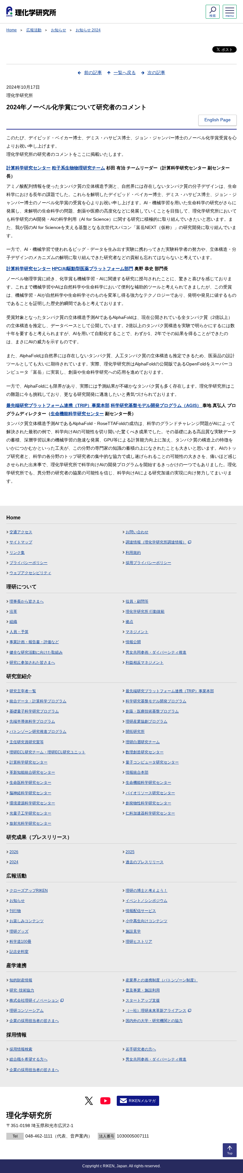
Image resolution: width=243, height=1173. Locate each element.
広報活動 (33, 30)
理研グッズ (18, 931)
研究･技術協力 (21, 990)
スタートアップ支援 (143, 1000)
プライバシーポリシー (28, 563)
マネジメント (137, 632)
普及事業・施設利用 (143, 990)
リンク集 (17, 552)
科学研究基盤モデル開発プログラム (156, 701)
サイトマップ (20, 542)
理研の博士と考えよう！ (146, 890)
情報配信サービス (141, 911)
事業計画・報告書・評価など (34, 642)
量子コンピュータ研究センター (152, 762)
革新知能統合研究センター (32, 772)
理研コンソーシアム (26, 1010)
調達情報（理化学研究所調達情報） (156, 542)
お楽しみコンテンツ (26, 921)
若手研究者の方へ (141, 1049)
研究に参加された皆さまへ (32, 662)
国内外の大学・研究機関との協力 (154, 1020)
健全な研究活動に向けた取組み (36, 652)
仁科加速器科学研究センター (150, 813)
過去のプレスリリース (145, 862)
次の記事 (156, 72)
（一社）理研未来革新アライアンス (156, 1010)
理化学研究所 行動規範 (145, 611)
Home (11, 30)
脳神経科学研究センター (30, 793)
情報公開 (133, 642)
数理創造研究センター (145, 752)
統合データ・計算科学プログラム (37, 701)
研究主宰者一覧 (22, 691)
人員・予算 (18, 632)
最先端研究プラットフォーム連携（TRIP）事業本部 (57, 405)
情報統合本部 (137, 772)
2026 (13, 852)
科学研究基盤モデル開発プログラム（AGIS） (156, 405)
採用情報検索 (20, 1049)
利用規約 (133, 552)
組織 (13, 621)
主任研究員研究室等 (26, 742)
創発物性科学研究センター (148, 803)
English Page (217, 119)
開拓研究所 (135, 731)
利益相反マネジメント (145, 662)
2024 (13, 862)
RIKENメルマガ (142, 1101)
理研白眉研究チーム (143, 742)
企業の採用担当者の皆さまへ (34, 1020)
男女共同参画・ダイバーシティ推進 (156, 652)
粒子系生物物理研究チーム (78, 167)
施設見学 (133, 931)
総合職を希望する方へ (28, 1059)
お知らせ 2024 (88, 30)
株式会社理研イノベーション (34, 1000)
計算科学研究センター (28, 167)
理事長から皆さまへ (26, 601)
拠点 (129, 621)
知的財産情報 (20, 980)
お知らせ (58, 30)
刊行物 (15, 911)
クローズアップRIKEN (28, 890)
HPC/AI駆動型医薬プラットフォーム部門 (92, 268)
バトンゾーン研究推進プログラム (37, 731)
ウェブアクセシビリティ (30, 573)
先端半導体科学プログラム (32, 721)
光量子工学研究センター (30, 813)
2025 (130, 852)
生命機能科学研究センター (77, 413)
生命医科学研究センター (30, 782)
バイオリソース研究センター (150, 793)
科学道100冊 (20, 941)
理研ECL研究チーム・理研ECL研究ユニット (47, 752)
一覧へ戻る (125, 72)
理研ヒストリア (139, 941)
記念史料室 (18, 951)
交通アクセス (20, 532)
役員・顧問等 (137, 601)
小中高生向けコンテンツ (146, 921)
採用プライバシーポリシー (148, 563)
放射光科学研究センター (30, 823)
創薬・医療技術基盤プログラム (152, 711)
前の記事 (93, 72)
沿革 (13, 611)
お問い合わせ (137, 532)
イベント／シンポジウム (146, 900)
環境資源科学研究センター (32, 803)
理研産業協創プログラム (146, 721)
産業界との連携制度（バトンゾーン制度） (162, 980)
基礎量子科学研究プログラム (34, 711)
